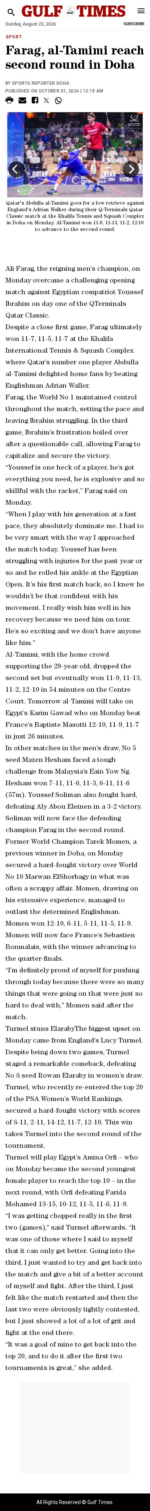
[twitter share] (46, 100)
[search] (11, 12)
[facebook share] (35, 101)
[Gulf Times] (73, 18)
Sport (13, 36)
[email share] (22, 101)
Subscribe (134, 24)
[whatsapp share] (59, 100)
